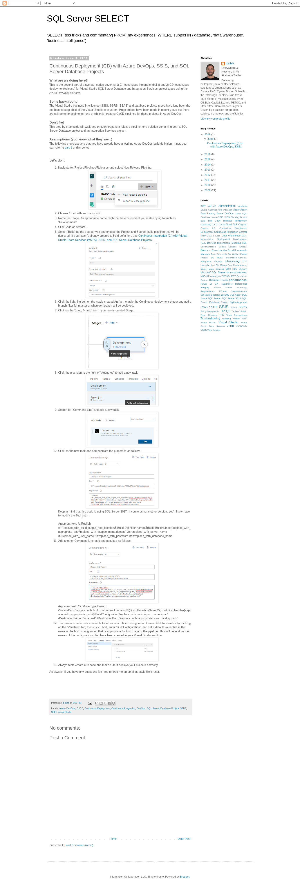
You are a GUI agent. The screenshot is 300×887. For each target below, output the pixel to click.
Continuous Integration (123, 708)
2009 (207, 190)
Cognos (242, 224)
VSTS (204, 330)
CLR (235, 224)
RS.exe (223, 291)
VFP (244, 318)
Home (113, 838)
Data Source (213, 235)
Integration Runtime (211, 261)
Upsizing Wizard (231, 318)
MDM (228, 269)
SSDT (183, 708)
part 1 (68, 147)
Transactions (240, 315)
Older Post (184, 838)
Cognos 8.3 (208, 228)
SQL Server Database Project (163, 708)
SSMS (234, 307)
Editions (232, 246)
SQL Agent (235, 295)
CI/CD (80, 708)
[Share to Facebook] (109, 703)
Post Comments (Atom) (79, 845)
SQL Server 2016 (231, 298)
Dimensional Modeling (229, 243)
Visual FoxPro (208, 322)
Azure (236, 209)
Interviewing (232, 261)
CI (217, 224)
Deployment (223, 239)
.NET (203, 206)
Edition (222, 246)
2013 (207, 169)
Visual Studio (64, 712)
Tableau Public (239, 311)
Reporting (242, 287)
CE (213, 224)
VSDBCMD (241, 326)
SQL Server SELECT (88, 18)
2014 (207, 164)
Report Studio (223, 287)
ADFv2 (212, 206)
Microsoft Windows (236, 272)
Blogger (184, 876)
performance (238, 280)
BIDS (227, 217)
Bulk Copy (214, 220)
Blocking (235, 217)
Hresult (204, 257)
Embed (243, 246)
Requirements (208, 291)
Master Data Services (212, 269)
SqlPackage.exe (238, 302)
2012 (207, 174)
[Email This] (97, 703)
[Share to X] (105, 703)
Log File (215, 265)
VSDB (230, 326)
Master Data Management (233, 265)
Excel (231, 250)
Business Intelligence (235, 220)
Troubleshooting (210, 318)
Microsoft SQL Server (213, 272)
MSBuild (205, 276)
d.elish (230, 63)
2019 (207, 134)
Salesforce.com (239, 291)
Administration (227, 205)
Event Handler (219, 250)
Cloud (229, 224)
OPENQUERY (229, 276)
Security (224, 294)
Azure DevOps (67, 708)
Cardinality (206, 224)
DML (244, 243)
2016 (207, 159)
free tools (222, 254)
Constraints (225, 228)
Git (229, 254)
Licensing (205, 265)
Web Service (213, 330)
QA (216, 284)
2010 (207, 185)
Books (243, 217)
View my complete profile (215, 118)
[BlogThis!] (101, 703)
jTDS (244, 261)
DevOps (141, 708)
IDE (212, 257)
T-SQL (225, 311)
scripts (216, 294)
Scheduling (206, 295)
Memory (243, 269)
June (211, 138)
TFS (221, 314)
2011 (207, 180)
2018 (207, 154)
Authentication (225, 210)
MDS (234, 269)
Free (213, 254)
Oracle (224, 280)
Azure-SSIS (217, 217)
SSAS (204, 307)
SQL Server (214, 298)
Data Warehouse (231, 235)
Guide (243, 254)
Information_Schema (236, 257)
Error (203, 250)
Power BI (206, 284)
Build (203, 221)
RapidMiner (226, 284)
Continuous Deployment (97, 708)
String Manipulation (210, 311)
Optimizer (214, 280)
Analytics (212, 210)
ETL (209, 250)
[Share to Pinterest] (113, 703)
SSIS (53, 712)
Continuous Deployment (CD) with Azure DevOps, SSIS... (224, 145)
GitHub (235, 254)
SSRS (243, 307)
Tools (228, 315)
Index (220, 257)
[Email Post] (89, 703)
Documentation (208, 246)
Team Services (209, 315)
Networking (215, 276)
